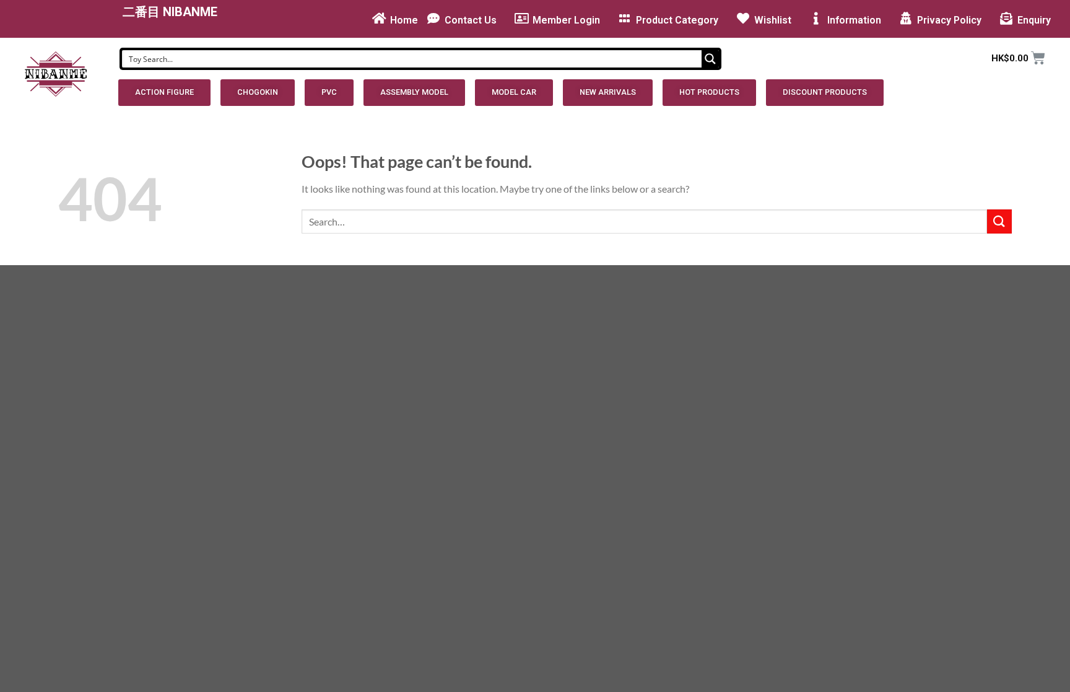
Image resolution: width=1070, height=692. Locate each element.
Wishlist (772, 20)
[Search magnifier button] (710, 59)
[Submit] (999, 221)
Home (404, 20)
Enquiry (1034, 20)
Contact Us (471, 20)
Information (854, 20)
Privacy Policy (949, 20)
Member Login (566, 20)
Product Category (677, 20)
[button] (164, 92)
